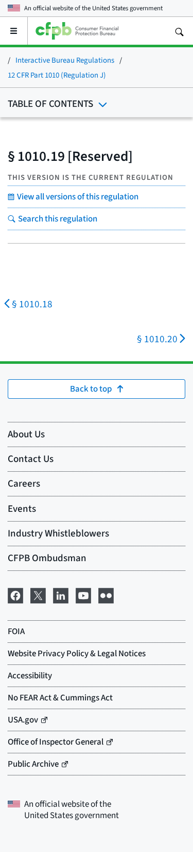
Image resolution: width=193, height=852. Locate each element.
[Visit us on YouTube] (83, 594)
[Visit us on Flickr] (106, 594)
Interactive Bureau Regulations (64, 60)
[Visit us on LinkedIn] (60, 594)
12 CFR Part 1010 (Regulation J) (57, 75)
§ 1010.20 (157, 339)
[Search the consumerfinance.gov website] (179, 31)
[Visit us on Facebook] (15, 594)
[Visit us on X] (38, 594)
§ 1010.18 (32, 304)
